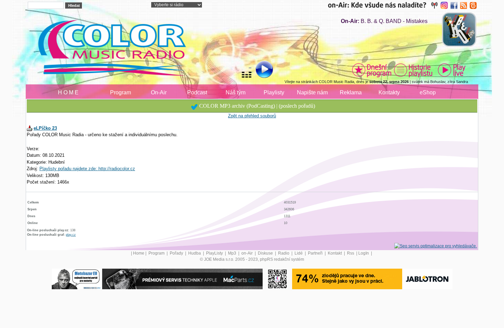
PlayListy (215, 253)
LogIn (364, 253)
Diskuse (266, 253)
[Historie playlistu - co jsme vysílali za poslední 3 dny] (413, 70)
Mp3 (232, 253)
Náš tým (235, 92)
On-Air (159, 92)
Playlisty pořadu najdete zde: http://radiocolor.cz (87, 168)
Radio (284, 253)
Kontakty (389, 92)
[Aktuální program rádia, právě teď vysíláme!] (371, 70)
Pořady (177, 253)
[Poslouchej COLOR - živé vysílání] (258, 70)
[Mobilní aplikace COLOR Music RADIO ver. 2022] (277, 279)
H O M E (68, 92)
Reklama (351, 92)
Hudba (195, 253)
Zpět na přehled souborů (252, 115)
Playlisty (274, 92)
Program (120, 92)
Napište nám (312, 92)
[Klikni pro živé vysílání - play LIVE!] (452, 70)
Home (138, 253)
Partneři (316, 253)
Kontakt (335, 253)
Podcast (197, 92)
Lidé (299, 253)
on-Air (247, 253)
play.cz (71, 234)
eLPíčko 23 (45, 128)
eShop (428, 92)
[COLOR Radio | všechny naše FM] (384, 5)
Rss (351, 253)
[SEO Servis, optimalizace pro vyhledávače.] (435, 246)
